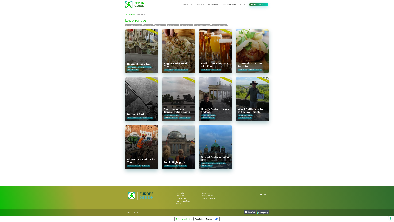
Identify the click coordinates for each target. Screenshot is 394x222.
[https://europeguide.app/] (146, 199)
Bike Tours (148, 25)
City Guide (200, 5)
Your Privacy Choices (203, 219)
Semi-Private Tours (202, 25)
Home (128, 14)
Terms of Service (208, 198)
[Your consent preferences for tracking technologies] (390, 218)
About (242, 5)
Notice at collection (184, 219)
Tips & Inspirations (229, 5)
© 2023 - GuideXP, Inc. (134, 212)
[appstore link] (250, 214)
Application (187, 5)
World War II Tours (133, 25)
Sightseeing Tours (219, 25)
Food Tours (160, 25)
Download (206, 193)
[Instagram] (265, 194)
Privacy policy (207, 196)
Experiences (213, 5)
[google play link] (263, 214)
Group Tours (173, 25)
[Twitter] (261, 194)
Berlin (133, 14)
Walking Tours (186, 25)
